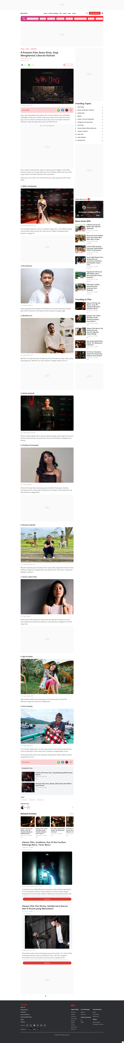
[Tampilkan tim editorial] (73, 807)
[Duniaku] (24, 13)
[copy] (70, 110)
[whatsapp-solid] (58, 110)
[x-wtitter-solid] (66, 110)
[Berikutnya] (74, 823)
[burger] (102, 13)
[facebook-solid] (62, 110)
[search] (87, 13)
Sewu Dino (31, 122)
